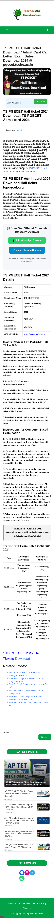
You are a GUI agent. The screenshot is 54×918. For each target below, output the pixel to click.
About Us (12, 903)
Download (22, 658)
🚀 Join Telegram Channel (27, 250)
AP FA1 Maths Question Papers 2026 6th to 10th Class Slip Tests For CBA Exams (19, 820)
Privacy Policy (39, 903)
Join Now (40, 101)
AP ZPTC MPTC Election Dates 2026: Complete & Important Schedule (18, 793)
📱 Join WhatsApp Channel (27, 240)
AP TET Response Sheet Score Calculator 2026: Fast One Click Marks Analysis (26, 783)
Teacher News (36, 913)
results (9, 517)
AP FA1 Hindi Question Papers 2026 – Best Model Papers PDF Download (18, 807)
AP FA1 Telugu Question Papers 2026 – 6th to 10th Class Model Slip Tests (19, 833)
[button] (47, 30)
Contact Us (24, 903)
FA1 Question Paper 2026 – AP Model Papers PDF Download (18, 846)
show (19, 130)
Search (6, 732)
